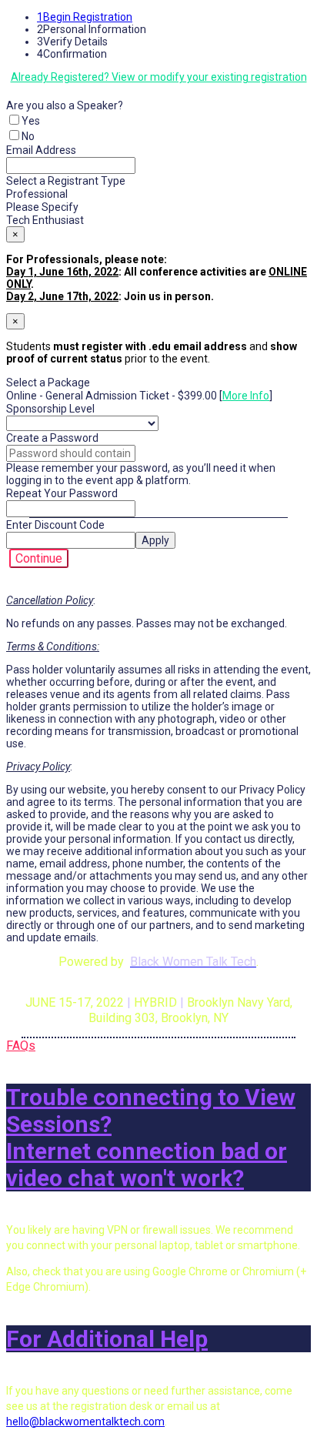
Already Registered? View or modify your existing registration (159, 77)
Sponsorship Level (50, 409)
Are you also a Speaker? (64, 105)
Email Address (41, 150)
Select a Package (48, 382)
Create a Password (52, 438)
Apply (155, 540)
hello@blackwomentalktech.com (85, 1421)
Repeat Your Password (62, 493)
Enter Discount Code (55, 525)
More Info (245, 395)
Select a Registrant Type (65, 181)
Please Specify (42, 207)
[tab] (158, 1137)
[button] (38, 558)
